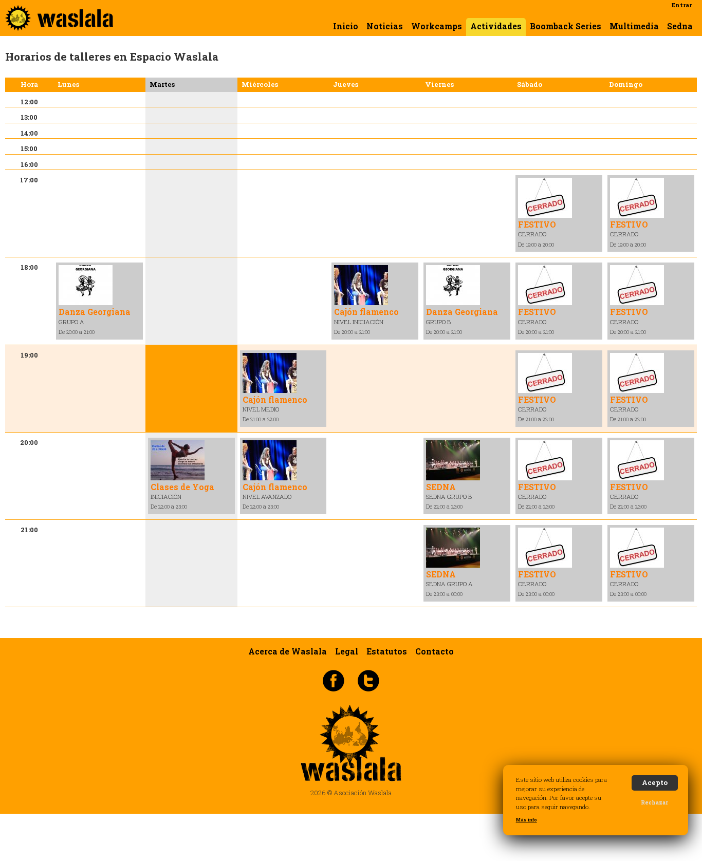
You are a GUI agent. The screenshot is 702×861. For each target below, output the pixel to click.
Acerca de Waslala (287, 651)
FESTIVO (537, 224)
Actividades (496, 26)
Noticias (384, 26)
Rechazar (654, 802)
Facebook (333, 680)
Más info (526, 819)
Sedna (680, 26)
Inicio (345, 26)
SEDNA (441, 487)
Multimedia (634, 26)
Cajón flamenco (366, 311)
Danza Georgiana (95, 311)
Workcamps (436, 26)
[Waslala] (59, 25)
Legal (346, 651)
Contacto (434, 651)
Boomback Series (565, 26)
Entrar (682, 5)
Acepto (655, 782)
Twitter (368, 680)
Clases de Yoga (182, 487)
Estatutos (386, 651)
